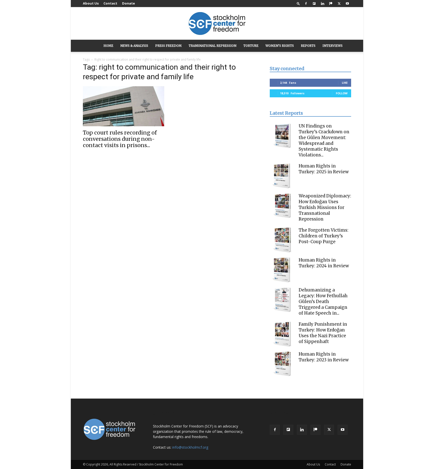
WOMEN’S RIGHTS (279, 46)
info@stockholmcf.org (190, 447)
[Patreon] (331, 3)
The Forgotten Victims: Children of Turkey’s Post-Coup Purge (323, 235)
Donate (128, 3)
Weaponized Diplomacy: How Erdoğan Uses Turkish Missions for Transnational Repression (325, 207)
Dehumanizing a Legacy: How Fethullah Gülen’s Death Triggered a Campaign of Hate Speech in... (323, 301)
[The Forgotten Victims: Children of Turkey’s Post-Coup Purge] (282, 239)
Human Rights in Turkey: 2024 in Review (324, 263)
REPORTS (308, 46)
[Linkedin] (322, 3)
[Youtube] (347, 3)
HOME (108, 46)
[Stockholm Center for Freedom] (217, 24)
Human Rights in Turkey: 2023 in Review (324, 357)
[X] (339, 3)
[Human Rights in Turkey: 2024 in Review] (282, 269)
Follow (342, 93)
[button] (298, 3)
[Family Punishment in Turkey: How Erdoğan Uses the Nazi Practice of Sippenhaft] (282, 334)
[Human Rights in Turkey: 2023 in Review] (282, 363)
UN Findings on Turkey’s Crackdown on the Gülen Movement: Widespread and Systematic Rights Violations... (324, 140)
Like (345, 82)
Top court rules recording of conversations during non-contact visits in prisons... (120, 139)
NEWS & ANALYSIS (134, 46)
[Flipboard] (314, 3)
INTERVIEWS (332, 46)
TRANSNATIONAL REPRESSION (212, 46)
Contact (110, 3)
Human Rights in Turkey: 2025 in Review (324, 169)
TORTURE (250, 46)
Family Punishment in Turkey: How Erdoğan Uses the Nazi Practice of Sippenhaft (323, 332)
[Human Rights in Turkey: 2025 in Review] (282, 175)
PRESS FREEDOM (168, 46)
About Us (91, 3)
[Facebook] (306, 3)
